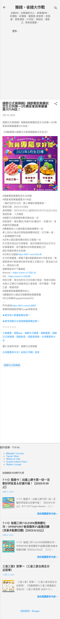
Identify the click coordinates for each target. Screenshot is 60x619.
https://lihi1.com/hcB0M (24, 305)
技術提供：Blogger (30, 611)
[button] (56, 104)
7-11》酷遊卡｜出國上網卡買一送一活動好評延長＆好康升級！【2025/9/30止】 (26, 483)
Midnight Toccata (15, 453)
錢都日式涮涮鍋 (12, 365)
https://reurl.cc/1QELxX (24, 272)
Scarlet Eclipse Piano (16, 461)
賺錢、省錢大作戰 (30, 7)
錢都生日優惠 (31, 333)
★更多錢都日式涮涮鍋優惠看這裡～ (20, 321)
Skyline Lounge (13, 464)
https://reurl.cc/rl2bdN (19, 276)
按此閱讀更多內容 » (47, 513)
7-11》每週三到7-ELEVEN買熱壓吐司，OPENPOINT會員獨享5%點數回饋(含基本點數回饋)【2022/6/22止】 (25, 526)
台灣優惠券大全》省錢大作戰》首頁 (20, 352)
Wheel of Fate (13, 459)
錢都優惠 (45, 333)
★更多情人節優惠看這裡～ (16, 315)
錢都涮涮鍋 (33, 336)
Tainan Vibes (12, 456)
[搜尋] (56, 8)
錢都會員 (21, 336)
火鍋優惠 (7, 333)
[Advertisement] (30, 67)
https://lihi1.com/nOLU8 (30, 254)
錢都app (18, 333)
